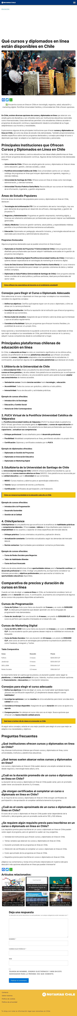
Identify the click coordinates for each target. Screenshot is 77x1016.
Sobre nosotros (7, 995)
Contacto (5, 992)
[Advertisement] (38, 24)
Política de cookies (8, 999)
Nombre (12, 939)
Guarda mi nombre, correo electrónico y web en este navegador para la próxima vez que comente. (35, 972)
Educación (5, 9)
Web (10, 959)
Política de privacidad (9, 1002)
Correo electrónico (17, 949)
